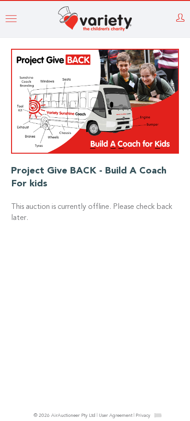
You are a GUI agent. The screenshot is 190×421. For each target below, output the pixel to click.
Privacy (143, 416)
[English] (157, 415)
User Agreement (115, 416)
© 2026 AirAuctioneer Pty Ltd (64, 416)
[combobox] (157, 415)
